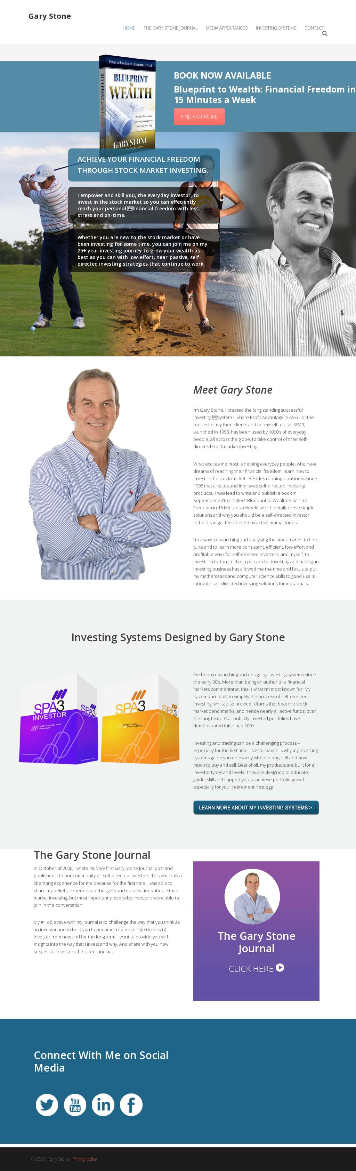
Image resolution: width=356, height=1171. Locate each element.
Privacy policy (84, 1159)
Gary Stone (50, 15)
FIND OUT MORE (199, 116)
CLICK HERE (252, 968)
